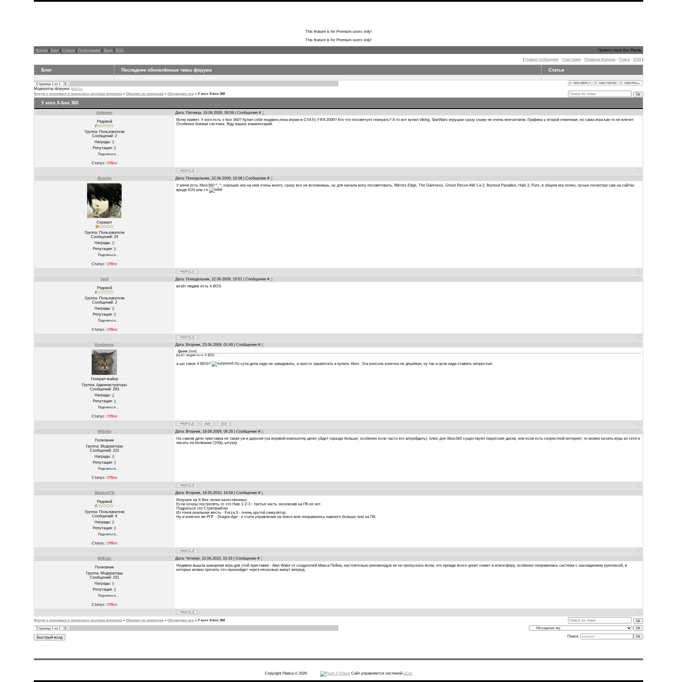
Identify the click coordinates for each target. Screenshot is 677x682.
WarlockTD (104, 493)
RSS (119, 50)
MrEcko (77, 89)
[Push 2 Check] (335, 673)
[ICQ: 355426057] (223, 424)
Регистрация (89, 50)
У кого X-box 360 (211, 94)
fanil (104, 279)
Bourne (104, 178)
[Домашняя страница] (207, 424)
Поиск (624, 59)
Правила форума (599, 59)
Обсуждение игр (180, 94)
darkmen (104, 112)
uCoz (408, 673)
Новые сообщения (542, 59)
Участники (571, 59)
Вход (108, 50)
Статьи (68, 50)
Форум (42, 50)
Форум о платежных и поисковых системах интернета (78, 94)
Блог (55, 50)
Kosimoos (104, 344)
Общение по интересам (145, 94)
